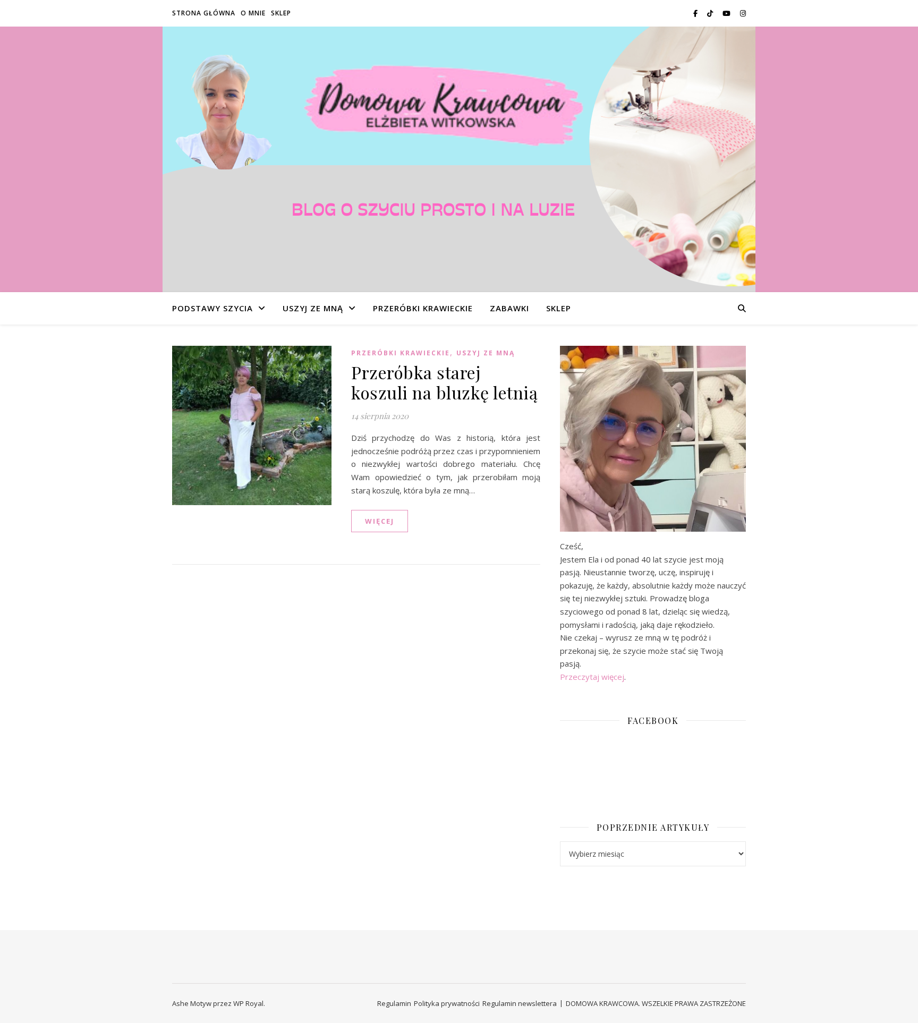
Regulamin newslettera (519, 1003)
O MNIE (253, 13)
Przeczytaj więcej (592, 676)
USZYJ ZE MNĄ (313, 308)
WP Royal (248, 1003)
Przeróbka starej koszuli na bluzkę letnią (444, 382)
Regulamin (394, 1003)
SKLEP (281, 13)
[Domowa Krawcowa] (459, 159)
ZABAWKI (509, 308)
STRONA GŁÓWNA (203, 13)
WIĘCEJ (379, 521)
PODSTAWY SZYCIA (212, 308)
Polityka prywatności (447, 1003)
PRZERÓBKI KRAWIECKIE (423, 308)
